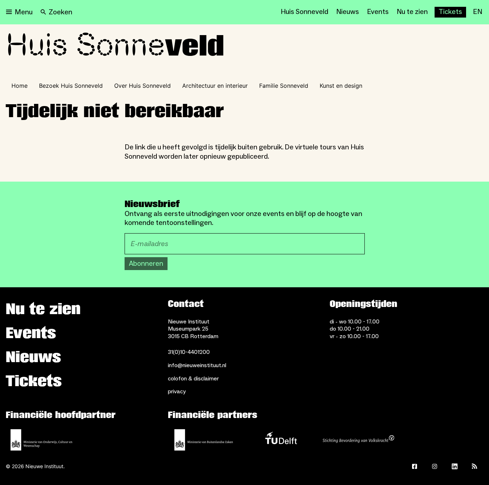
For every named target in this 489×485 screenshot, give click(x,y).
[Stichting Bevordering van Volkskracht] (358, 440)
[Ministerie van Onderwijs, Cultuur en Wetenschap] (41, 440)
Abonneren (146, 263)
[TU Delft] (281, 440)
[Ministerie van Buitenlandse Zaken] (203, 440)
